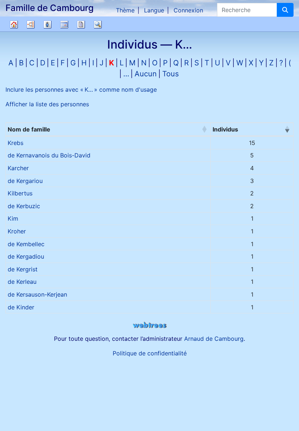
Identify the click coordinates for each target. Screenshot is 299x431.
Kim (13, 218)
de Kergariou (25, 180)
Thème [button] (125, 10)
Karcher (18, 168)
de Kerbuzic (24, 206)
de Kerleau (22, 281)
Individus (225, 129)
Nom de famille (29, 129)
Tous (170, 73)
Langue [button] (154, 10)
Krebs (15, 142)
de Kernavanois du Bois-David (49, 155)
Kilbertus (20, 193)
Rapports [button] (81, 24)
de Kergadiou (26, 256)
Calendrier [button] (64, 24)
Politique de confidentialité (150, 353)
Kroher (17, 231)
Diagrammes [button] (31, 24)
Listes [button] (47, 24)
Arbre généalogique (14, 24)
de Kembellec (26, 244)
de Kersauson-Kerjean (37, 294)
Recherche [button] (98, 24)
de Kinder (21, 307)
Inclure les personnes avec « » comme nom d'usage (81, 89)
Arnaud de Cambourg (214, 338)
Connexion (188, 10)
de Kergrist (23, 269)
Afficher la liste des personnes (47, 104)
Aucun (146, 73)
